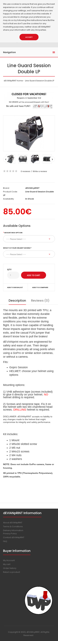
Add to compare (40, 287)
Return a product (11, 572)
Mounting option (13, 232)
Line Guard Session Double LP (39, 80)
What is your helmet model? (17, 248)
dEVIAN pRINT (32, 188)
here (44, 20)
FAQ (5, 541)
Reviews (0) (40, 300)
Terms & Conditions (13, 526)
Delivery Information (13, 530)
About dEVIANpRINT (12, 522)
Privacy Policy (10, 533)
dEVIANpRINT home (13, 80)
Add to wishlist (15, 287)
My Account (9, 560)
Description (17, 300)
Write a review (40, 171)
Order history (9, 568)
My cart (6, 564)
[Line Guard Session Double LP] (29, 133)
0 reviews (25, 171)
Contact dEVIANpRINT (13, 537)
